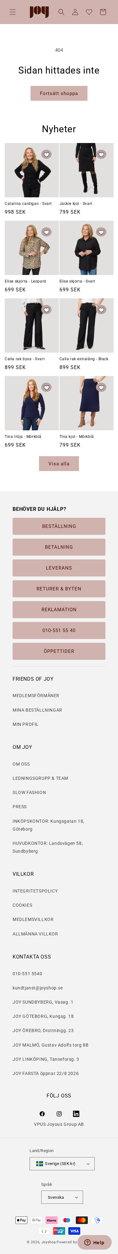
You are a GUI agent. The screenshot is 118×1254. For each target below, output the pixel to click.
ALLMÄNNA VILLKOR (35, 933)
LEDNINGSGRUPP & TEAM (40, 778)
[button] (13, 12)
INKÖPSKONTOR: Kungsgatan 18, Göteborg (48, 825)
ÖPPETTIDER (59, 651)
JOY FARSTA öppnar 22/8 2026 (46, 1073)
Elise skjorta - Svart (77, 281)
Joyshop (49, 1242)
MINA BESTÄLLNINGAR (37, 710)
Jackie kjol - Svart (76, 203)
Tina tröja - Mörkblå (23, 436)
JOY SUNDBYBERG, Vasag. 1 (43, 1002)
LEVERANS (59, 568)
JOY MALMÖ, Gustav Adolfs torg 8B (50, 1045)
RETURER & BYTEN (59, 589)
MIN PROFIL (26, 724)
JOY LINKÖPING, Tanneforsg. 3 (46, 1059)
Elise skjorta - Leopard (25, 281)
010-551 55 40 (59, 630)
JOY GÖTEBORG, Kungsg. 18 (43, 1016)
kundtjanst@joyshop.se (38, 987)
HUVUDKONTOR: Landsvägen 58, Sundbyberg (48, 847)
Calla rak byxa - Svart (25, 359)
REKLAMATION (59, 609)
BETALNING (59, 547)
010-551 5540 (27, 973)
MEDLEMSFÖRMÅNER (36, 695)
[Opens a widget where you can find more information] (94, 1243)
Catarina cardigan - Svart (28, 203)
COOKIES (22, 905)
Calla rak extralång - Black (84, 359)
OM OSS (21, 764)
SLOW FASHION (29, 792)
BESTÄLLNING (59, 526)
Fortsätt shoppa (59, 93)
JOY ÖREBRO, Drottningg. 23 (43, 1030)
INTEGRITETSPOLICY (35, 890)
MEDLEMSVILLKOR (33, 919)
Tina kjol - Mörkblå (76, 436)
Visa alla (59, 464)
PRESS (20, 806)
